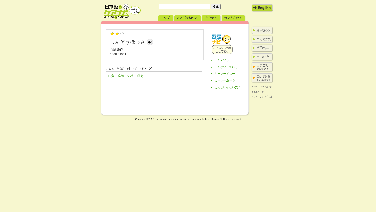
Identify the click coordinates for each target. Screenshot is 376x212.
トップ (166, 17)
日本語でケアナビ (122, 11)
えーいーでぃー (224, 73)
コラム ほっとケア (261, 48)
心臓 (111, 76)
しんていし (221, 60)
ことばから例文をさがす (261, 78)
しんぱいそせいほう (227, 87)
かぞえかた (261, 39)
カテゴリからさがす (261, 67)
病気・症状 (126, 76)
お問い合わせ (259, 91)
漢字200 (261, 30)
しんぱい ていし (226, 67)
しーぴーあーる (224, 80)
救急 (140, 76)
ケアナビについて (262, 87)
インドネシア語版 (262, 96)
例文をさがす (233, 17)
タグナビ (211, 17)
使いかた (261, 57)
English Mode (262, 8)
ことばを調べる (188, 17)
